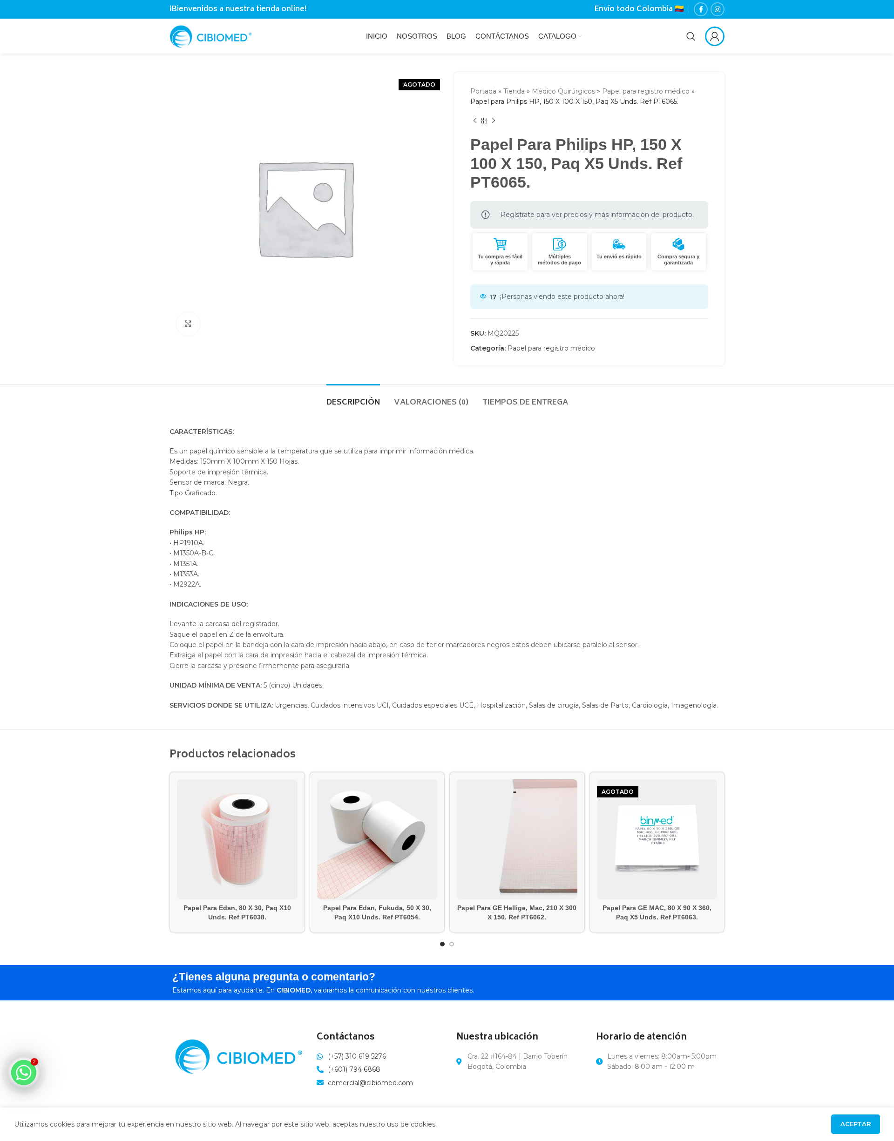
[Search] (691, 36)
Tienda (514, 91)
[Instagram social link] (718, 9)
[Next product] (493, 121)
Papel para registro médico (646, 91)
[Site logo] (210, 35)
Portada (483, 91)
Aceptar (855, 1123)
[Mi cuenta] (714, 36)
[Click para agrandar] (188, 324)
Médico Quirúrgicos (563, 91)
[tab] (353, 398)
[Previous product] (475, 121)
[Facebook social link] (701, 9)
